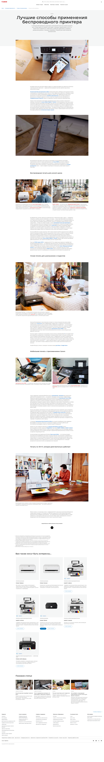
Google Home (64, 345)
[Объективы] (49, 4)
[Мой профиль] (101, 2)
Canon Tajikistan (5, 740)
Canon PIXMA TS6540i (47, 102)
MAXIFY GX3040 (60, 427)
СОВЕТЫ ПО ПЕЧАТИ (19, 691)
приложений (55, 395)
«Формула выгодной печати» (74, 204)
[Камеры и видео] (43, 4)
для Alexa (58, 345)
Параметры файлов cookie (73, 737)
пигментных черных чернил (47, 109)
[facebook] (93, 740)
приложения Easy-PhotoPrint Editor (44, 421)
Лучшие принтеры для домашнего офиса (39, 91)
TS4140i (54, 102)
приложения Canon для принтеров (62, 222)
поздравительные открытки (36, 98)
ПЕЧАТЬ (52, 13)
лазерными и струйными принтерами (78, 207)
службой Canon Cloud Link (59, 412)
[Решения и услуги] (68, 4)
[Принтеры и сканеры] (59, 4)
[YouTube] (101, 740)
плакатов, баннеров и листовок (55, 426)
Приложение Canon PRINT (21, 383)
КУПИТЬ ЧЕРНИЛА (68, 591)
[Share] (52, 527)
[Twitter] (98, 740)
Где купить (43, 628)
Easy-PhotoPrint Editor (75, 385)
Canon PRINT (56, 161)
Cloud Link (54, 225)
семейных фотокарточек (52, 95)
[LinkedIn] (96, 740)
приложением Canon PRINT (35, 207)
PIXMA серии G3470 (38, 242)
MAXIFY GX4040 (69, 427)
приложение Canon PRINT (58, 328)
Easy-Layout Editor (55, 434)
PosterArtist (55, 386)
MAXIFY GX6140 (56, 204)
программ (61, 395)
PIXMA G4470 (50, 248)
